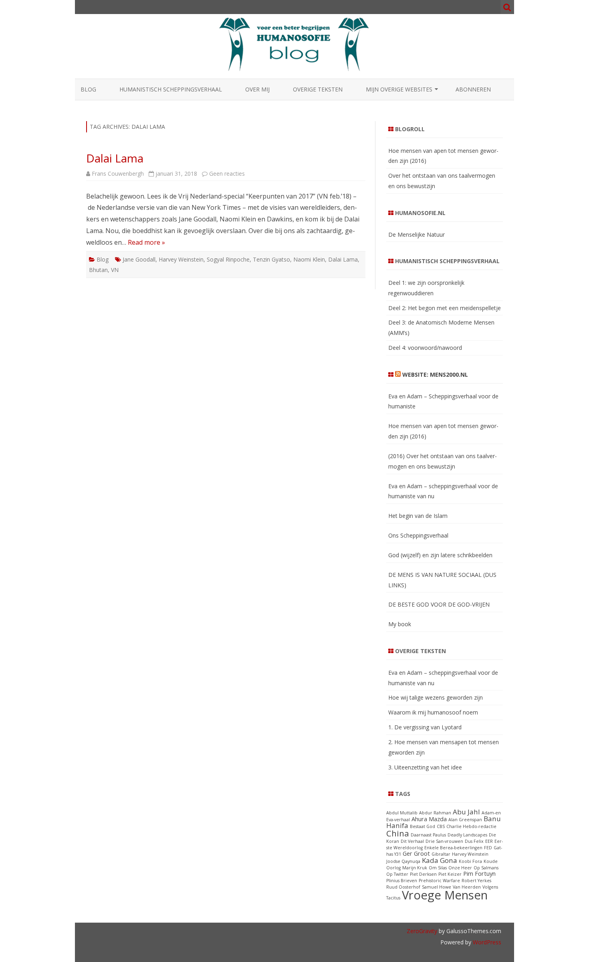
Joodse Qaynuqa (403, 861)
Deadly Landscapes (467, 835)
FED (488, 847)
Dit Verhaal (412, 841)
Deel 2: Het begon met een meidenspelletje (444, 308)
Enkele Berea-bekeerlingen (453, 847)
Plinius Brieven (401, 880)
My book (399, 624)
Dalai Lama (114, 158)
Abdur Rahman (435, 813)
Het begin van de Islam (418, 516)
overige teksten (318, 89)
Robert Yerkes (476, 880)
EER (489, 841)
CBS (441, 826)
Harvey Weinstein (181, 259)
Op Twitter (397, 874)
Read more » (146, 242)
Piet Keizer (450, 874)
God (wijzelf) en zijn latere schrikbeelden (440, 555)
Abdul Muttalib (402, 813)
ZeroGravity (422, 931)
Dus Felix (474, 841)
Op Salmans (486, 868)
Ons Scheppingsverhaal (418, 535)
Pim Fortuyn (479, 873)
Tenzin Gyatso (271, 259)
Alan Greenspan (465, 819)
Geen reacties (227, 173)
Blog (88, 89)
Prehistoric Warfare (439, 880)
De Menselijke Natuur (416, 234)
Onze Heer (460, 868)
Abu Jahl (466, 811)
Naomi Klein (309, 259)
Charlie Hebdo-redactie (471, 826)
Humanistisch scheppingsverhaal (170, 89)
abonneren (473, 89)
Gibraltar (441, 854)
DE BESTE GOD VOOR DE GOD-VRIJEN (439, 604)
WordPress (486, 942)
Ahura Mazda (429, 819)
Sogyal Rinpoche (228, 259)
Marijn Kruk (414, 868)
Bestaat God (422, 826)
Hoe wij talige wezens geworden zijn (435, 697)
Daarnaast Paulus (428, 835)
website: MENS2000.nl (435, 374)
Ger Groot (416, 853)
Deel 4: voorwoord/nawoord (425, 347)
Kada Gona (439, 860)
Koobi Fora (470, 861)
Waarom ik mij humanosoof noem (433, 712)
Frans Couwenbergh (118, 173)
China (397, 833)
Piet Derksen (423, 874)
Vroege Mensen (445, 895)
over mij (257, 89)
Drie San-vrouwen (444, 841)
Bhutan (98, 270)
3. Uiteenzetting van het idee (425, 767)
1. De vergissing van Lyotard (425, 727)
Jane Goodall (139, 259)
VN (115, 270)
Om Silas (438, 868)
